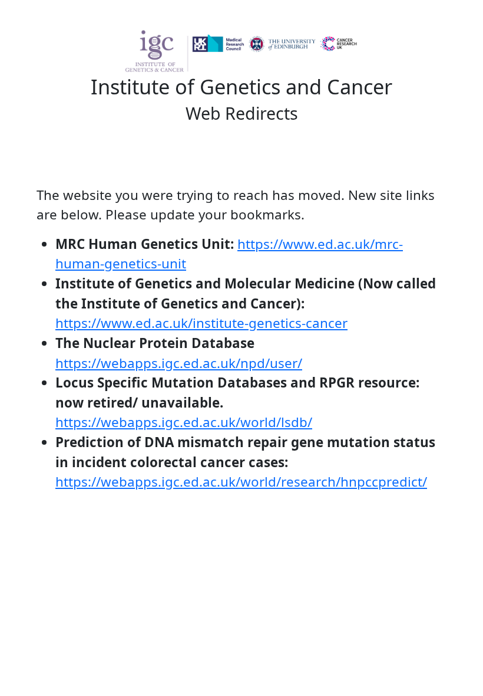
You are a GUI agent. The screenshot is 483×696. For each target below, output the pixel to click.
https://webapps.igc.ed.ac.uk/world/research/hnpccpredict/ (241, 481)
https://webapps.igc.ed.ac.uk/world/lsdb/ (183, 422)
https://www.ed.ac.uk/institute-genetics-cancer (201, 323)
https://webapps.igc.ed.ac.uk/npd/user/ (178, 363)
